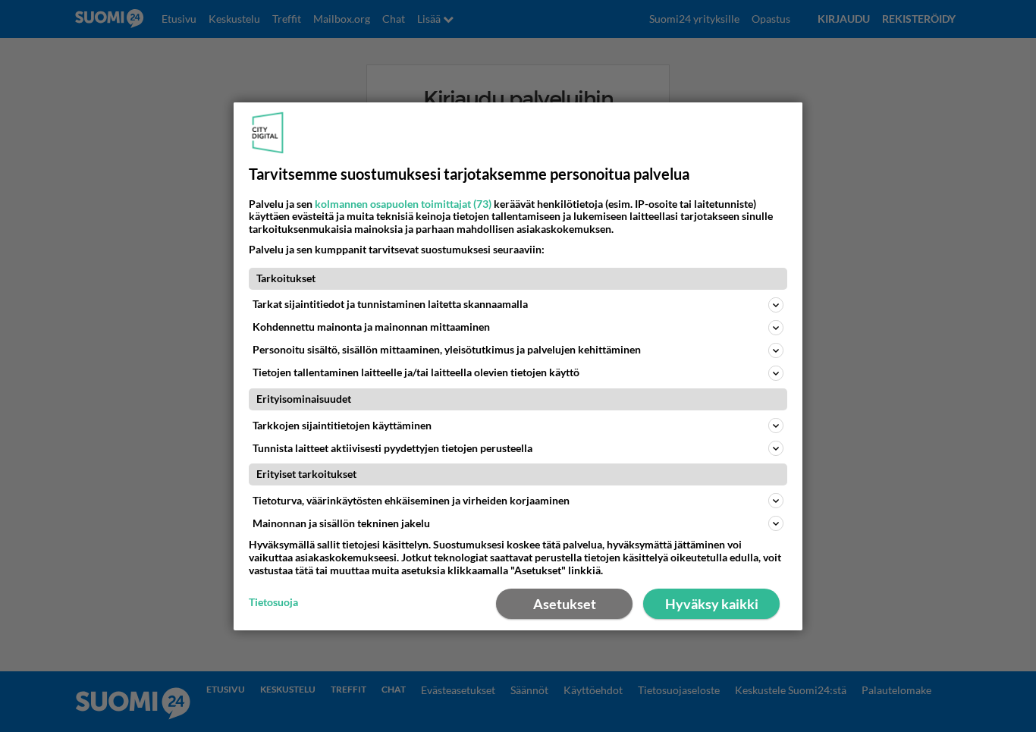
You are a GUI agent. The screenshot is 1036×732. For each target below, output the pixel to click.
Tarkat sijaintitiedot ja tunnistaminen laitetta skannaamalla (390, 303)
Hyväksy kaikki (711, 603)
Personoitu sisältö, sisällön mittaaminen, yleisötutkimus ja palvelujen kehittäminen (447, 349)
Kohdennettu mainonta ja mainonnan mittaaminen (371, 326)
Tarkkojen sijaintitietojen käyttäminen (342, 425)
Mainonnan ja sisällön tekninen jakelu (341, 523)
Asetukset (564, 603)
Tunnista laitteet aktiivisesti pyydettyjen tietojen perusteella (392, 447)
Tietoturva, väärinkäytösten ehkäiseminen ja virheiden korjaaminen (411, 500)
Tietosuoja (273, 602)
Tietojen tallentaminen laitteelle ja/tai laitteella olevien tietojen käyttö (416, 372)
